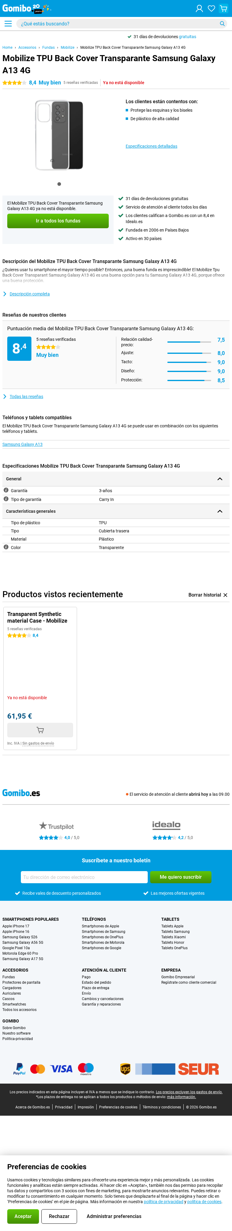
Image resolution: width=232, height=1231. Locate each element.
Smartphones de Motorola (103, 942)
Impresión (86, 1107)
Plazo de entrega (95, 988)
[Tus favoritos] (211, 8)
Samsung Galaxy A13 (22, 444)
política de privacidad (163, 1201)
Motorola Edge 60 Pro (20, 953)
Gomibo (10, 1021)
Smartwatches (14, 1004)
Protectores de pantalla (21, 982)
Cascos (8, 999)
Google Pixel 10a (16, 948)
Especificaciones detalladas (151, 146)
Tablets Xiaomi (173, 937)
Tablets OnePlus (174, 948)
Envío (86, 993)
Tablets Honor (172, 942)
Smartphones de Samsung (103, 932)
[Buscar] (222, 23)
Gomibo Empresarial (178, 977)
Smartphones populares (30, 919)
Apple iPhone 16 (15, 932)
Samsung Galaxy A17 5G (22, 959)
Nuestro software (16, 1033)
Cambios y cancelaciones (103, 999)
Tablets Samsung (175, 932)
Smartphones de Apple (100, 926)
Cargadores (11, 988)
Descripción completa (30, 293)
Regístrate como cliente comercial (188, 982)
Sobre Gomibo (14, 1028)
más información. (181, 1097)
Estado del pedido (96, 982)
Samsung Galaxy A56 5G (22, 942)
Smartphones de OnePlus (102, 937)
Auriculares (11, 993)
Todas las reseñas (26, 396)
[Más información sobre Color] (6, 547)
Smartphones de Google (101, 948)
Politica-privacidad (17, 1039)
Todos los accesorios (19, 1010)
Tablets (170, 919)
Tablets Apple (172, 926)
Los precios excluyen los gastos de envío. (189, 1092)
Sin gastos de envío (38, 743)
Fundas (48, 47)
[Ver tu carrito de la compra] (224, 8)
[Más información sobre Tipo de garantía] (6, 498)
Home (7, 47)
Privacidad (63, 1107)
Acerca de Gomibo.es (32, 1107)
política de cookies (204, 1201)
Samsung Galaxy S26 (19, 937)
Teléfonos (94, 919)
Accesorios (27, 47)
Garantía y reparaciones (101, 1004)
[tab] (59, 184)
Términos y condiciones (162, 1107)
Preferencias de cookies (118, 1107)
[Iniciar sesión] (199, 8)
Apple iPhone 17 (15, 926)
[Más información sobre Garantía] (6, 490)
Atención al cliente (104, 970)
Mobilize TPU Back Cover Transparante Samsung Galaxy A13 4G (132, 47)
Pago (86, 977)
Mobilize (67, 47)
